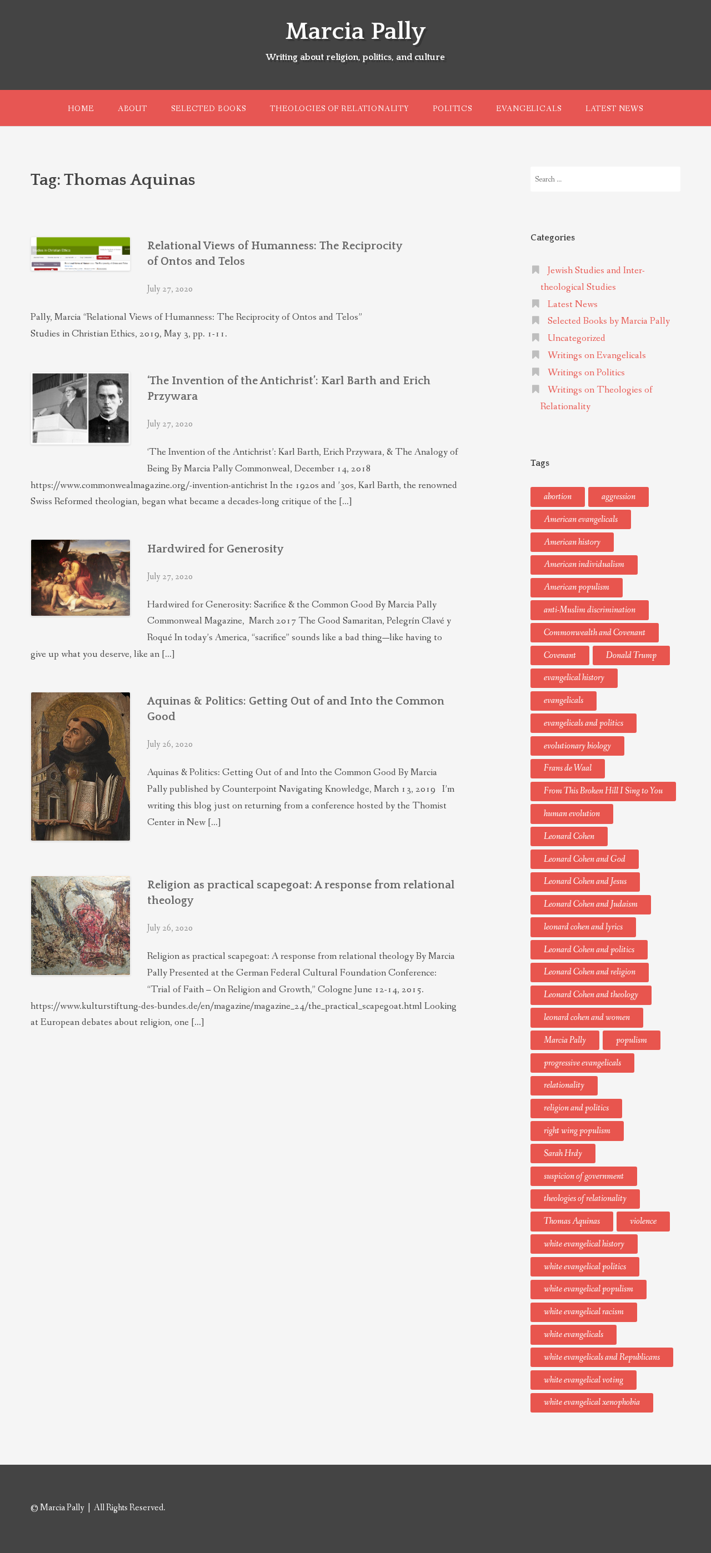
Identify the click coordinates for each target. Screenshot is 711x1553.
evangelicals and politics (583, 723)
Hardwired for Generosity (215, 549)
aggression (618, 496)
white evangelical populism (588, 1289)
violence (643, 1221)
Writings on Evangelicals (597, 355)
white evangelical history (584, 1244)
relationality (564, 1085)
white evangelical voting (583, 1380)
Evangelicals (528, 109)
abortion (558, 496)
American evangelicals (581, 519)
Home (80, 109)
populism (631, 1040)
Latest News (614, 109)
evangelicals (563, 700)
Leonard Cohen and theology (591, 995)
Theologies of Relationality (339, 109)
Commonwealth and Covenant (594, 633)
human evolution (572, 814)
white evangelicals (573, 1334)
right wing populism (577, 1131)
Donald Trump (631, 655)
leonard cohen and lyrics (583, 927)
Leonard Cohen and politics (589, 950)
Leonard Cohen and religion (589, 972)
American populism (576, 587)
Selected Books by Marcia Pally (609, 321)
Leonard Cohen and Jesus (585, 881)
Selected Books (208, 109)
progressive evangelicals (582, 1063)
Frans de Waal (568, 768)
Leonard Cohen (569, 836)
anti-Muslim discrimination (589, 610)
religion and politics (576, 1108)
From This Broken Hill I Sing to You (603, 791)
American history (572, 542)
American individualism (584, 564)
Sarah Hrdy (563, 1153)
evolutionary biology (577, 746)
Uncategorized (576, 338)
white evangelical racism (584, 1312)
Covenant (560, 655)
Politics (452, 109)
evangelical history (574, 677)
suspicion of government (584, 1176)
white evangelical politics (585, 1267)
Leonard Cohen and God (584, 859)
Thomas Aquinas (572, 1221)
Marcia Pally (355, 31)
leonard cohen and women (587, 1017)
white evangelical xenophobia (592, 1402)
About (132, 109)
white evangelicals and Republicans (602, 1357)
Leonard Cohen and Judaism (591, 904)
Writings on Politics (586, 372)
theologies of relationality (585, 1198)
